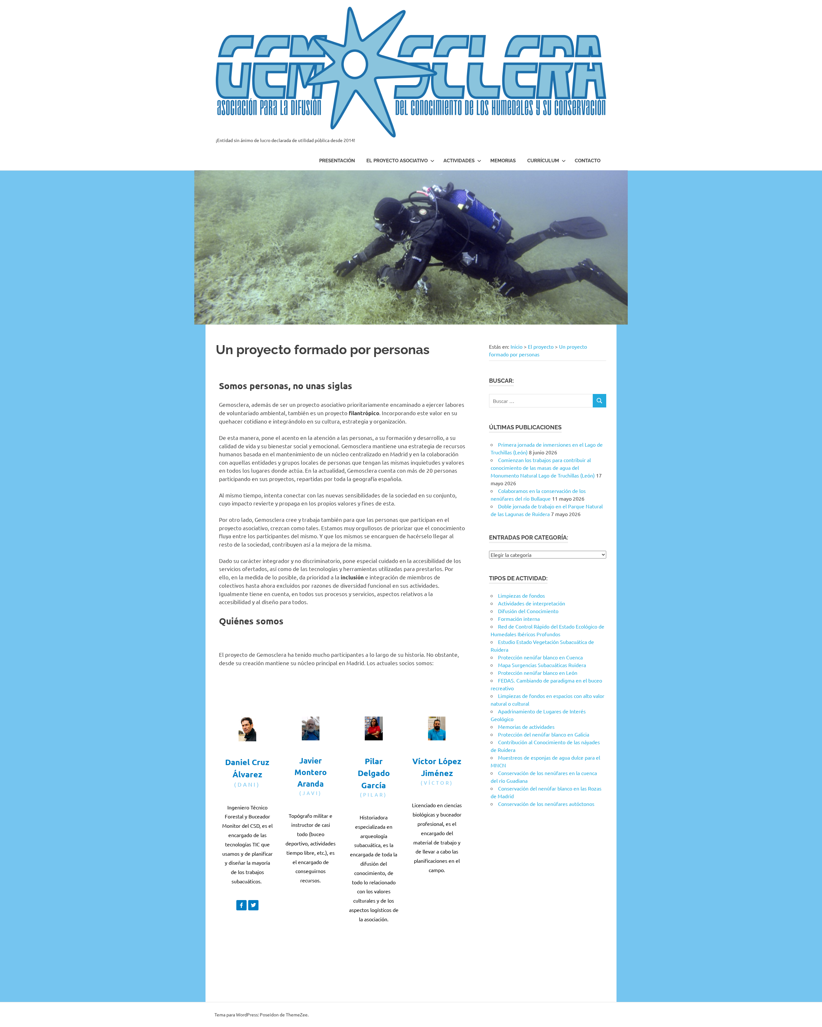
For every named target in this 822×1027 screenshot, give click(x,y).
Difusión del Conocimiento (528, 611)
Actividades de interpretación (531, 603)
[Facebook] (356, 943)
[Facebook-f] (241, 905)
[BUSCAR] (599, 401)
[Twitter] (253, 905)
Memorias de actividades (526, 726)
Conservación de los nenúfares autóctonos (546, 803)
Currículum (543, 161)
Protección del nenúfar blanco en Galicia (543, 734)
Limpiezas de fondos (521, 595)
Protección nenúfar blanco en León (537, 672)
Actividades (459, 161)
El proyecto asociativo (397, 161)
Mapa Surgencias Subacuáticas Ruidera (542, 665)
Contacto (587, 161)
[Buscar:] (541, 401)
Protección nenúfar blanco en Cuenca (540, 657)
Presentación (337, 161)
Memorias (503, 161)
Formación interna (519, 618)
